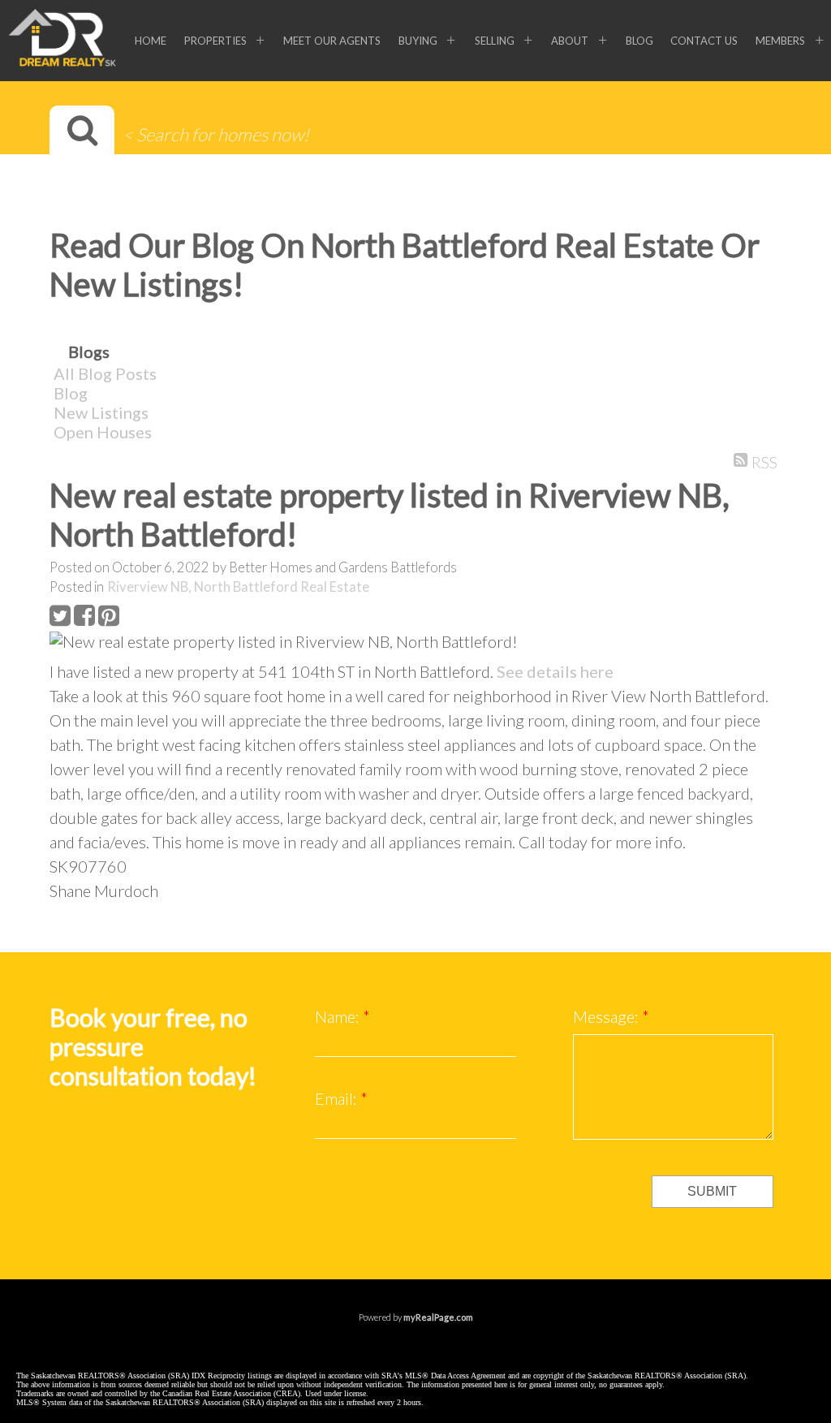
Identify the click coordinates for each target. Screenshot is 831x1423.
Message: (607, 1016)
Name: (339, 1016)
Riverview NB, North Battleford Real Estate (238, 587)
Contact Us (704, 40)
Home (150, 40)
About (569, 40)
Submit (712, 1191)
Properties (215, 40)
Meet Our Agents (332, 40)
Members (780, 40)
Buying (417, 40)
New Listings (101, 412)
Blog (639, 40)
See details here (555, 671)
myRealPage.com (438, 1317)
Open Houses (103, 432)
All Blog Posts (105, 373)
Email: (337, 1098)
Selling (495, 40)
